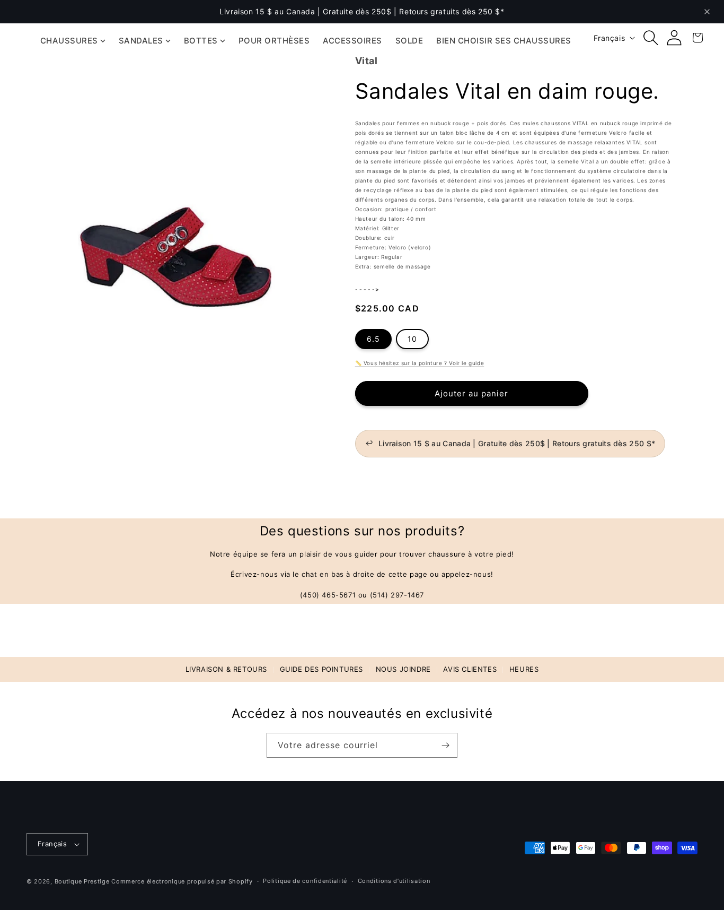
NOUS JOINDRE (403, 669)
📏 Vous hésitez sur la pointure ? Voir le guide (419, 363)
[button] (651, 37)
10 (412, 339)
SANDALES (141, 41)
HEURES (524, 669)
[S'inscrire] (445, 745)
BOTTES (201, 41)
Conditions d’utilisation (394, 881)
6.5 (373, 339)
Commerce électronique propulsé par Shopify (181, 881)
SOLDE (409, 41)
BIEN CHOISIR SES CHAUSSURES (503, 41)
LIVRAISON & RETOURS (226, 669)
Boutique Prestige (82, 881)
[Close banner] (707, 11)
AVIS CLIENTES (470, 669)
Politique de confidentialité (305, 881)
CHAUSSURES (69, 41)
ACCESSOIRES (352, 41)
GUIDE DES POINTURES (321, 669)
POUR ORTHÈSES (274, 41)
